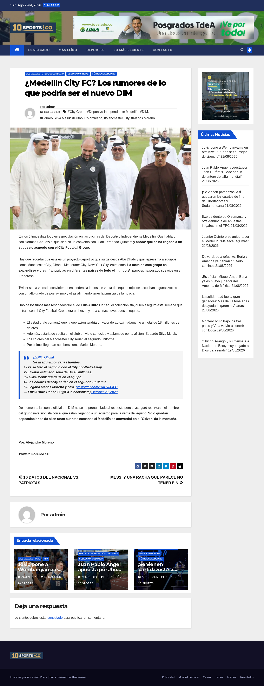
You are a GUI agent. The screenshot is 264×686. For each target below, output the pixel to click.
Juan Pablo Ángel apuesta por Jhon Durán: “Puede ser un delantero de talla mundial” (225, 172)
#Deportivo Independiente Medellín (112, 112)
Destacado (39, 50)
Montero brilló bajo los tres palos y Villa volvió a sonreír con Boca (223, 325)
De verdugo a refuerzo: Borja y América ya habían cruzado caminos (225, 261)
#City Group (76, 112)
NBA (46, 559)
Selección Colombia (91, 559)
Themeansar (79, 677)
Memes (231, 677)
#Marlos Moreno (143, 118)
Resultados (247, 677)
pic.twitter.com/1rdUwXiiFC (97, 387)
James (219, 677)
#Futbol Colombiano (87, 118)
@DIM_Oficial (43, 357)
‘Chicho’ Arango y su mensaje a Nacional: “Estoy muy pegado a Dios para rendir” (225, 345)
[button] (242, 50)
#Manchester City (117, 118)
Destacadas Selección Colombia (98, 553)
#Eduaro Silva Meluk (55, 118)
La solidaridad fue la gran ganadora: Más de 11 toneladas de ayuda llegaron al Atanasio (225, 301)
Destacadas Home (78, 74)
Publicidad (168, 677)
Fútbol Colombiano (104, 74)
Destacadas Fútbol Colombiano (45, 74)
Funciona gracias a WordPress (29, 677)
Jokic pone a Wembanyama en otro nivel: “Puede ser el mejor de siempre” (225, 152)
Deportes (95, 50)
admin (50, 107)
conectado (55, 617)
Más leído (68, 50)
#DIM (144, 112)
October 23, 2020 (104, 392)
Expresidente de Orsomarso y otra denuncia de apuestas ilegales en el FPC (224, 221)
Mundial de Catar (189, 677)
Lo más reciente (129, 50)
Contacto (162, 50)
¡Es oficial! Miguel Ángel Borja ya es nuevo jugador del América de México (224, 281)
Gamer (207, 677)
